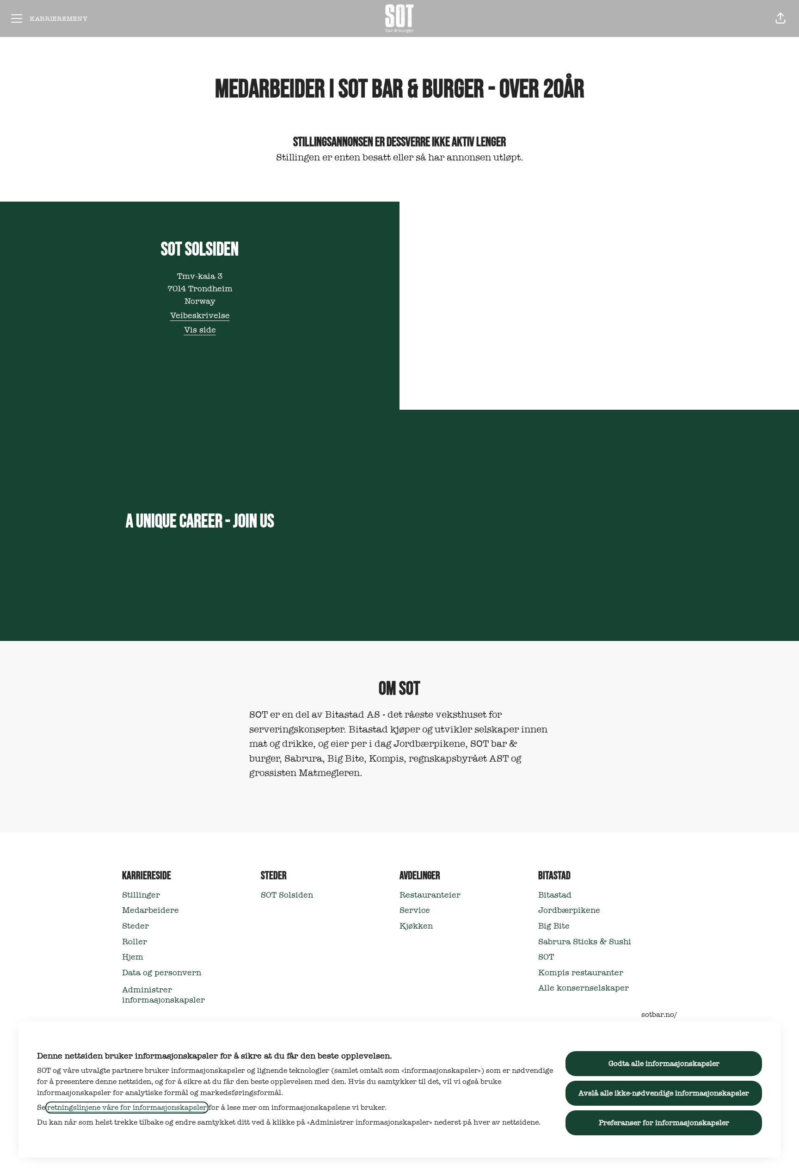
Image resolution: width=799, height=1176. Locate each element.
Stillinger (141, 895)
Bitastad (555, 895)
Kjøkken (416, 926)
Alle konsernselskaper (583, 988)
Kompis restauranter (580, 973)
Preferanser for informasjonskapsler (664, 1123)
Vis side (200, 330)
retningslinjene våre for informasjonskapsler (127, 1107)
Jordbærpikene (569, 910)
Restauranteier (430, 895)
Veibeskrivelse (200, 315)
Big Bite (554, 926)
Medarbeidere (150, 910)
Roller (134, 942)
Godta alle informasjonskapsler (663, 1063)
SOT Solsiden (287, 895)
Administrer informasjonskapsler (163, 995)
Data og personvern (161, 973)
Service (415, 910)
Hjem (132, 957)
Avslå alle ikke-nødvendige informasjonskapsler (663, 1093)
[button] (780, 18)
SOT (546, 957)
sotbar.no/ (659, 1014)
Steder (135, 926)
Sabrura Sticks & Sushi (584, 942)
